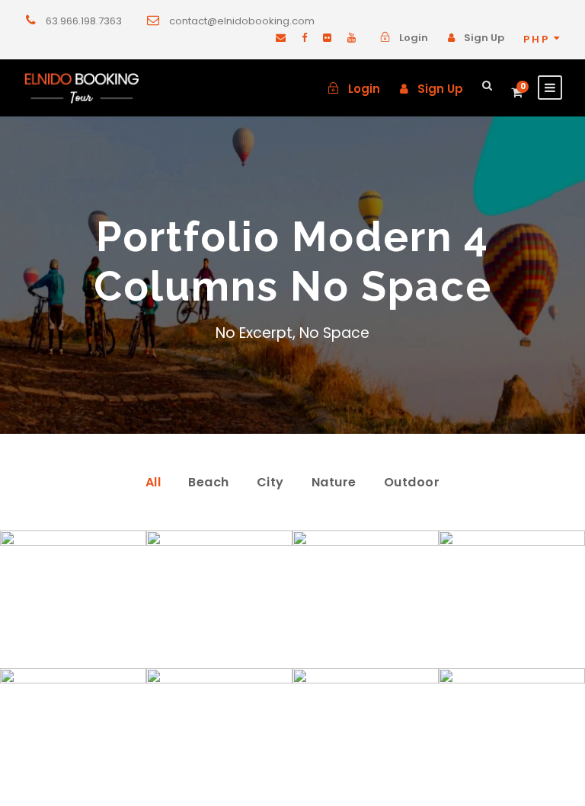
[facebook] (304, 37)
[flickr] (327, 37)
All (153, 482)
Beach (208, 482)
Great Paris (512, 789)
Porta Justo (219, 651)
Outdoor (412, 482)
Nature (334, 482)
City (270, 482)
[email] (281, 37)
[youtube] (351, 37)
